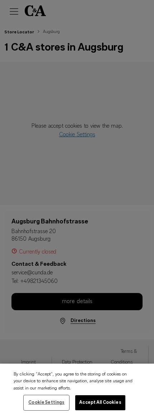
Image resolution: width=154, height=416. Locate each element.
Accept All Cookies (100, 402)
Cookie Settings (46, 402)
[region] (77, 390)
